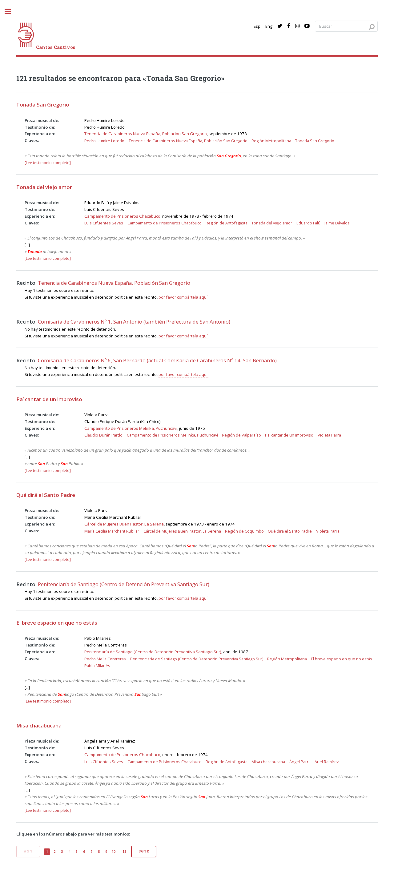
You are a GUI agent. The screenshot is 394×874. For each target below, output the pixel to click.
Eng (268, 26)
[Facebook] (288, 26)
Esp (257, 26)
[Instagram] (297, 26)
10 (113, 851)
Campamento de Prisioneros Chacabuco (122, 216)
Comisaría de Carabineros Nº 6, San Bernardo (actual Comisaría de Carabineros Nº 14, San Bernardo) (157, 360)
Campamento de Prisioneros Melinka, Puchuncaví (130, 428)
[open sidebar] (11, 11)
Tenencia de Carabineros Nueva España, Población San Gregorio (145, 133)
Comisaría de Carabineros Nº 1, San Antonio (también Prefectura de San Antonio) (134, 321)
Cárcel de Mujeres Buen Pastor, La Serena (124, 524)
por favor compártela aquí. (183, 297)
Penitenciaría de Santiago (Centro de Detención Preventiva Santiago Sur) (123, 584)
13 (124, 851)
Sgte (144, 851)
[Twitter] (279, 26)
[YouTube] (307, 26)
